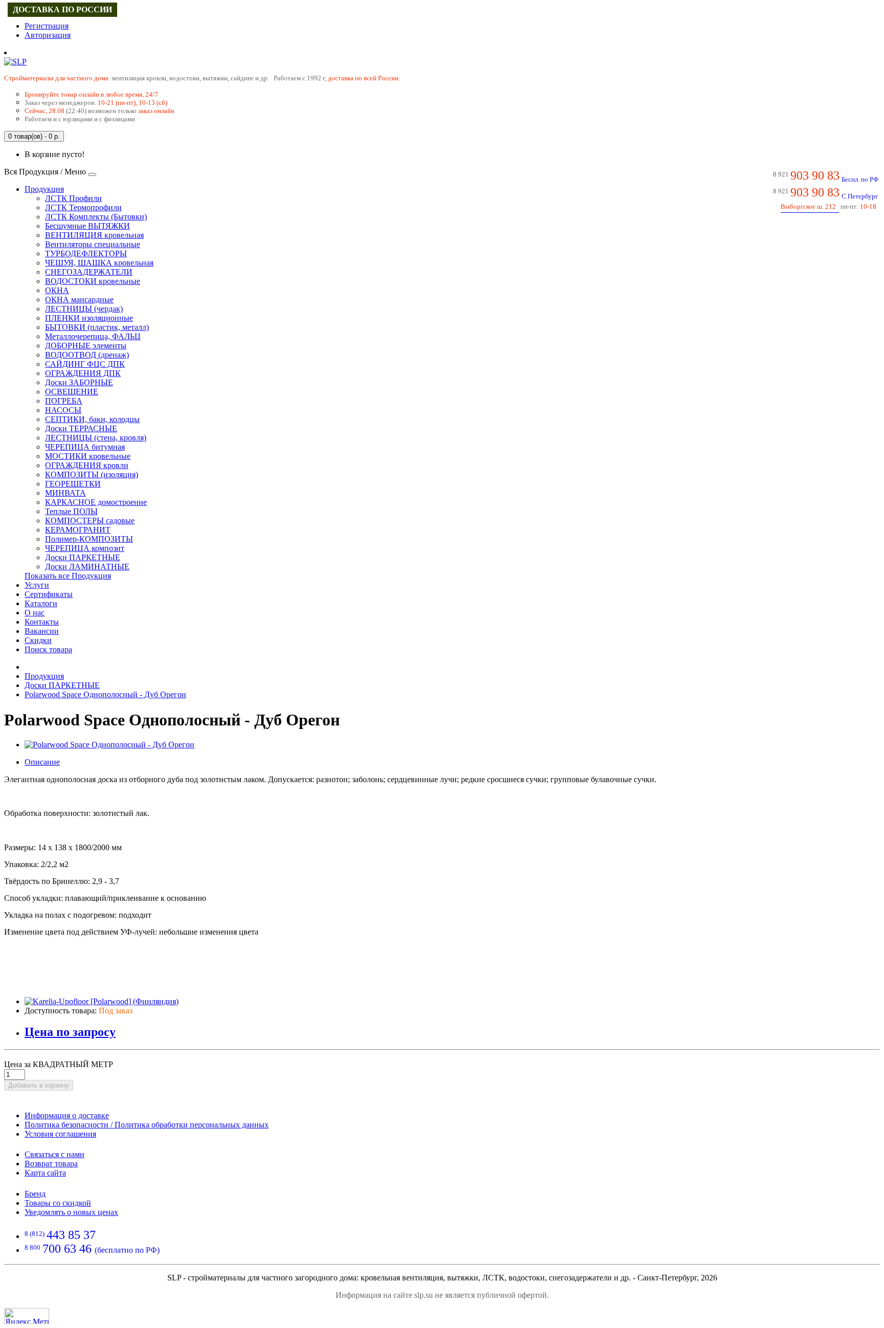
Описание (42, 762)
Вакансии (42, 631)
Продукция (44, 189)
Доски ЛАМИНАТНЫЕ (87, 566)
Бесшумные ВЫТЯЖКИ (87, 226)
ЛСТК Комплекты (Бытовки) (96, 216)
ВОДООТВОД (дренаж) (87, 354)
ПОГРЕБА (63, 400)
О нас (35, 612)
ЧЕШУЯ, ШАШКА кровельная (99, 262)
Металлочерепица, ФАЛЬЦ (93, 336)
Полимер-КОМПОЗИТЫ (89, 539)
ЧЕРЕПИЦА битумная (85, 446)
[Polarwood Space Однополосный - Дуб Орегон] (109, 744)
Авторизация (48, 35)
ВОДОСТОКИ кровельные (92, 281)
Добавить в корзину (38, 1085)
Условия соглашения (60, 1134)
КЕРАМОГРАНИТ (77, 529)
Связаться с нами (54, 1154)
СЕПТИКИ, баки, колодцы (92, 419)
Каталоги (41, 603)
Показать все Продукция (68, 575)
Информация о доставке (67, 1115)
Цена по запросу (70, 1031)
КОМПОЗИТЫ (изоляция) (91, 474)
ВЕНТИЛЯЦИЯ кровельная (94, 235)
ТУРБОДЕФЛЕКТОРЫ (86, 253)
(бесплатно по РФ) (92, 1250)
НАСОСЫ (63, 410)
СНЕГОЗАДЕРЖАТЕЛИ (88, 272)
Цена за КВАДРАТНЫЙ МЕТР (58, 1064)
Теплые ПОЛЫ (71, 511)
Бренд (35, 1193)
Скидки (38, 640)
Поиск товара (48, 649)
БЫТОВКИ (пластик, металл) (97, 327)
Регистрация (47, 25)
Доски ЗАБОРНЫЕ (79, 382)
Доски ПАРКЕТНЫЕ (82, 557)
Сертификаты (49, 594)
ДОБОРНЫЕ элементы (85, 345)
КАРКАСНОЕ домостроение (96, 502)
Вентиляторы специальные (92, 244)
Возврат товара (51, 1163)
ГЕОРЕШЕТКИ (73, 483)
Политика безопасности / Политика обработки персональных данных (147, 1124)
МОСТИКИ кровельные (87, 456)
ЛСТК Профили (73, 198)
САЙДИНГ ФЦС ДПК (85, 364)
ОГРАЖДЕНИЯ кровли (86, 465)
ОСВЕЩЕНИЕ (71, 391)
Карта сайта (45, 1172)
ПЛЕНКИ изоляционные (89, 318)
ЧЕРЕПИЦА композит (84, 548)
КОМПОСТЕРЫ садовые (90, 520)
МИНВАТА (65, 493)
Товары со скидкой (58, 1203)
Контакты (42, 621)
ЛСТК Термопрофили (83, 207)
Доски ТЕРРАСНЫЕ (81, 428)
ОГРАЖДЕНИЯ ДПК (83, 373)
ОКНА (57, 290)
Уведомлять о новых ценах (71, 1212)
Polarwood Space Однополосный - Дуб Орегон (105, 694)
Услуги (37, 585)
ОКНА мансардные (79, 299)
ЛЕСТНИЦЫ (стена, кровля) (95, 437)
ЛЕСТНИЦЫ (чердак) (84, 308)
